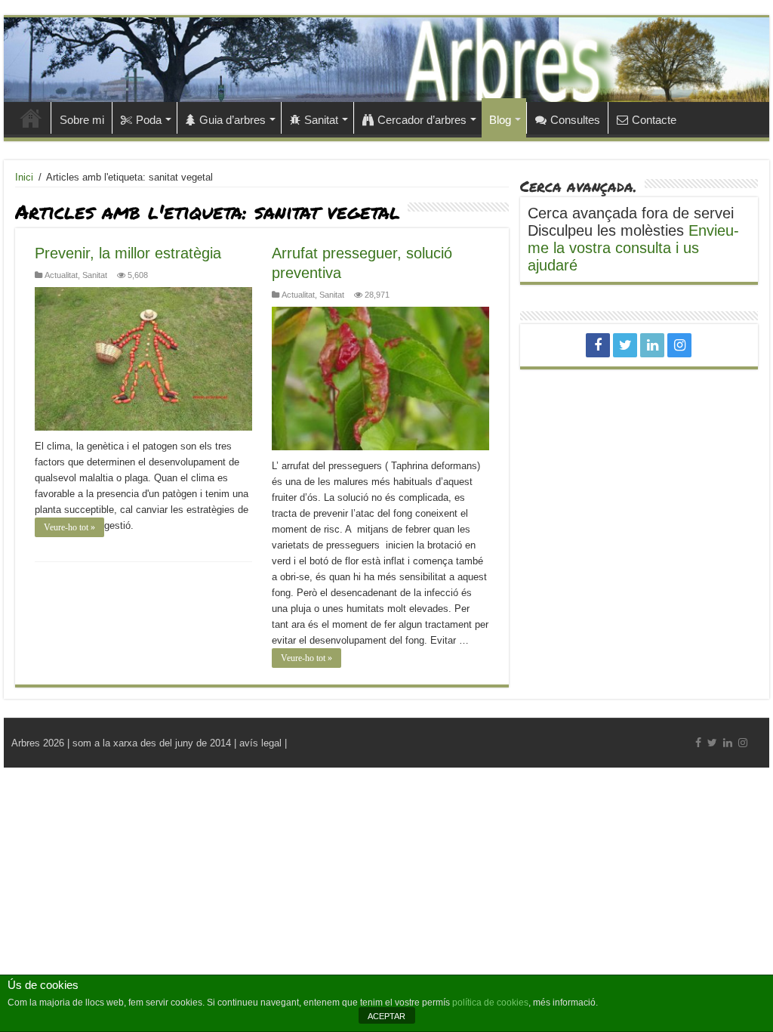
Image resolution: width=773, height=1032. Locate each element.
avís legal (260, 743)
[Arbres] (386, 59)
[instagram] (679, 345)
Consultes (575, 119)
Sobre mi (82, 119)
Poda (149, 119)
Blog (500, 119)
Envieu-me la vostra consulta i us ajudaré (633, 247)
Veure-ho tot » (69, 527)
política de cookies (490, 1002)
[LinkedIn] (652, 345)
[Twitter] (625, 345)
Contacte (654, 119)
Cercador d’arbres (422, 119)
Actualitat (61, 275)
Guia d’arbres (232, 119)
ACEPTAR (386, 1016)
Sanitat (321, 119)
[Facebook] (598, 345)
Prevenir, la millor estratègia (128, 253)
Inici (31, 118)
